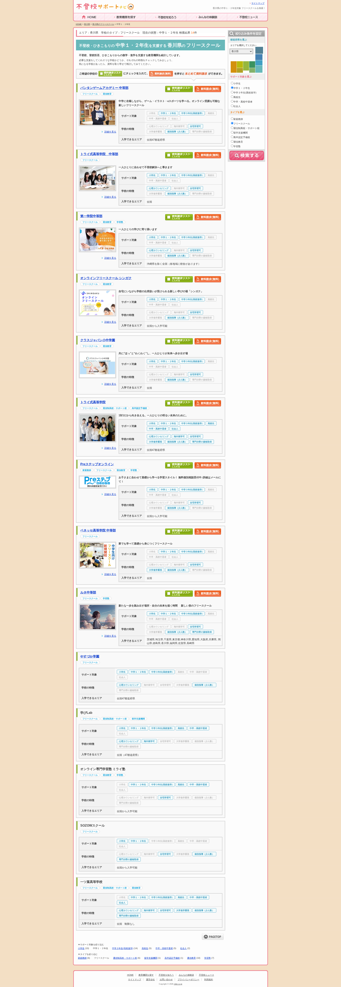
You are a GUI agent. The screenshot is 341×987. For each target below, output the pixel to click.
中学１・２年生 (241, 88)
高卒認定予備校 (172, 958)
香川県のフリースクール (103, 24)
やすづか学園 (89, 656)
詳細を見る (110, 131)
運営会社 (150, 979)
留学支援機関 (150, 958)
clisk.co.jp (178, 984)
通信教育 (191, 958)
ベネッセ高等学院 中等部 (98, 530)
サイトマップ (257, 3)
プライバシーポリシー (188, 979)
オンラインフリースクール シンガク (106, 278)
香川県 (87, 24)
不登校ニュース (238, 23)
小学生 (81, 948)
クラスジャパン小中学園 (97, 340)
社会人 (183, 948)
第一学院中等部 (91, 216)
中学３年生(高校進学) (122, 948)
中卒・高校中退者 (164, 948)
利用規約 (208, 979)
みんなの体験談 (197, 23)
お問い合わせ (166, 979)
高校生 (145, 948)
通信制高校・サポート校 (125, 958)
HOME (78, 23)
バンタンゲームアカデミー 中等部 (104, 87)
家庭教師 (82, 958)
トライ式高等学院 (93, 402)
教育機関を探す (115, 23)
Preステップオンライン (97, 464)
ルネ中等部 (88, 592)
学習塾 (207, 958)
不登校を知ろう (156, 23)
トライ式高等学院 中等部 (99, 154)
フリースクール (241, 123)
